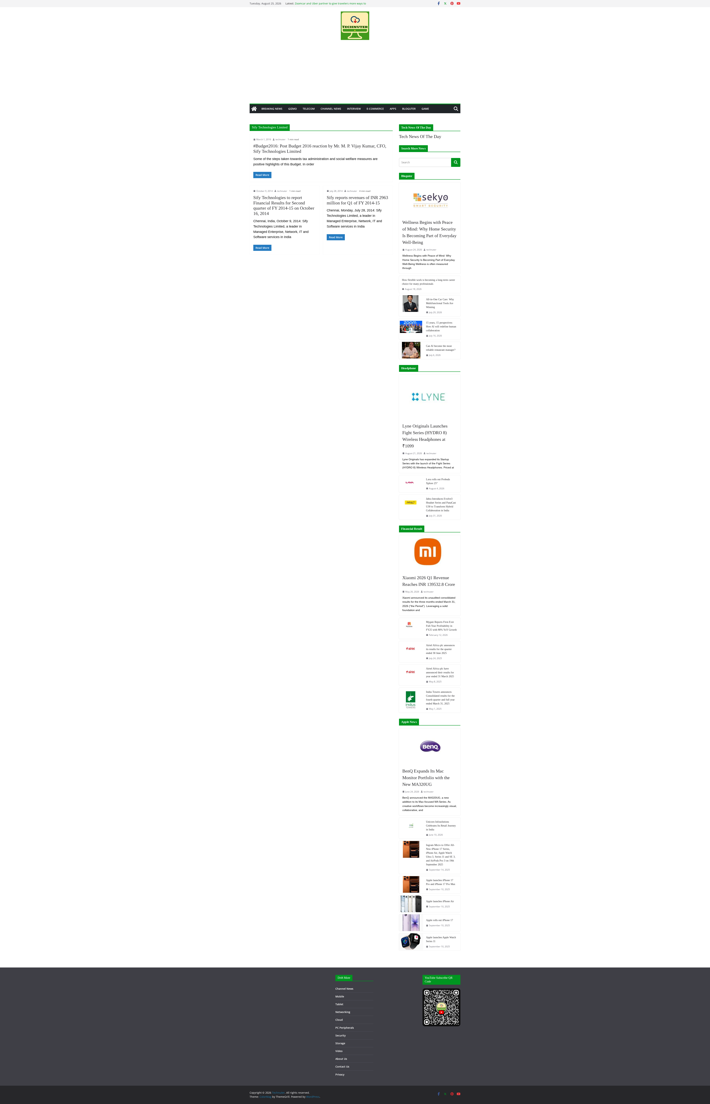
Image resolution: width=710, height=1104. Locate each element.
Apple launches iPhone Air (440, 901)
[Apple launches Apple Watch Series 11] (411, 941)
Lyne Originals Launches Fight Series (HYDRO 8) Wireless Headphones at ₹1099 (424, 436)
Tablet (339, 1004)
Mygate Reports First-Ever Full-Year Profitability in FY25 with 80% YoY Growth (441, 626)
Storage (340, 1043)
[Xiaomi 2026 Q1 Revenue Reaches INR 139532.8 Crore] (429, 553)
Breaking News (271, 108)
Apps (393, 108)
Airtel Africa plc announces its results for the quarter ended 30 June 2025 (440, 649)
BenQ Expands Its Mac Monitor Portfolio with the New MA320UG (426, 778)
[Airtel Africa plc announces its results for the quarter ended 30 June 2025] (411, 651)
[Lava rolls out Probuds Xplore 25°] (411, 483)
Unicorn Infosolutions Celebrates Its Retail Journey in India (441, 825)
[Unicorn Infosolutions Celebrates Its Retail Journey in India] (411, 828)
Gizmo (292, 108)
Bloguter (409, 108)
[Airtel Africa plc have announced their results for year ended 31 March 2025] (411, 675)
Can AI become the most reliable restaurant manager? (440, 348)
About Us (341, 1059)
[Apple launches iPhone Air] (411, 904)
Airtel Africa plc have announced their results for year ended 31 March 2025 (440, 672)
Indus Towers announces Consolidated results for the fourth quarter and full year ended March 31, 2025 (440, 698)
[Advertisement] (355, 76)
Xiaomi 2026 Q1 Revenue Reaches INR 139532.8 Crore (428, 581)
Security (340, 1035)
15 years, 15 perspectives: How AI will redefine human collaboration (441, 326)
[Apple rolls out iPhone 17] (411, 922)
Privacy (339, 1074)
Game (425, 108)
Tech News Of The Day (420, 136)
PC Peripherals (344, 1027)
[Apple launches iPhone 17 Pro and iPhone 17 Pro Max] (411, 884)
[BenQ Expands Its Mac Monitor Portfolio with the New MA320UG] (429, 746)
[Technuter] (254, 108)
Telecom (309, 108)
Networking (342, 1012)
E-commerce (375, 108)
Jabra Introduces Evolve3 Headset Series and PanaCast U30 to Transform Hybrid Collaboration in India (441, 504)
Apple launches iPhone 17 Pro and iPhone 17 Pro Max (440, 882)
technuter (280, 139)
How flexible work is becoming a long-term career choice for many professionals (428, 282)
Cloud (339, 1019)
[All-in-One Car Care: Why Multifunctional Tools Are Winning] (411, 305)
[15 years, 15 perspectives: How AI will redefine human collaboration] (411, 329)
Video (339, 1051)
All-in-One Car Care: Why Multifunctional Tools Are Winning (440, 303)
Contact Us (342, 1066)
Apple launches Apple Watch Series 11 (441, 939)
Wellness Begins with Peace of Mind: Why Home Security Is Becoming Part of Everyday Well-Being (429, 232)
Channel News (331, 108)
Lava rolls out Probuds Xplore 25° (438, 481)
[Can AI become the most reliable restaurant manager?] (411, 350)
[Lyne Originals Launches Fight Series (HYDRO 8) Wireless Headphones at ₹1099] (429, 397)
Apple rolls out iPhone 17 (439, 920)
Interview (354, 108)
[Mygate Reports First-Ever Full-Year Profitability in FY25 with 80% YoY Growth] (411, 628)
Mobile (339, 996)
